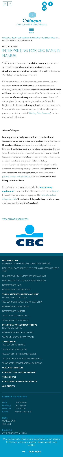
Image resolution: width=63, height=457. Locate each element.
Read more (35, 451)
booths (55, 191)
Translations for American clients (20, 294)
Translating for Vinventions (15, 320)
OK (23, 451)
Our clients (8, 386)
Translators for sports (13, 345)
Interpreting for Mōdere (13, 311)
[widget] (31, 31)
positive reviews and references (16, 176)
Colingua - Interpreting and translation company (32, 19)
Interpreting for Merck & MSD (15, 306)
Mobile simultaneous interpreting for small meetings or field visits (30, 270)
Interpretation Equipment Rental (19, 325)
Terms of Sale (9, 377)
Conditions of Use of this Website (19, 381)
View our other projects (15, 219)
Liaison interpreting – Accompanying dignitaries (24, 280)
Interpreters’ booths (12, 328)
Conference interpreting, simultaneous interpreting (26, 263)
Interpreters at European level (16, 289)
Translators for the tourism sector (19, 354)
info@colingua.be (23, 412)
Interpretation (10, 260)
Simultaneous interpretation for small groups (24, 276)
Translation (9, 342)
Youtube (44, 8)
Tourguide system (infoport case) (18, 337)
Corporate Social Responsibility (19, 372)
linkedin (44, 3)
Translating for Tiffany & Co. (16, 316)
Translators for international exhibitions (22, 363)
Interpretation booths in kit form (17, 332)
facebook (50, 3)
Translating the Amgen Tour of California (22, 302)
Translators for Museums (14, 349)
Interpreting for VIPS (11, 285)
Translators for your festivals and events (22, 358)
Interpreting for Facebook (14, 297)
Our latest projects (12, 368)
